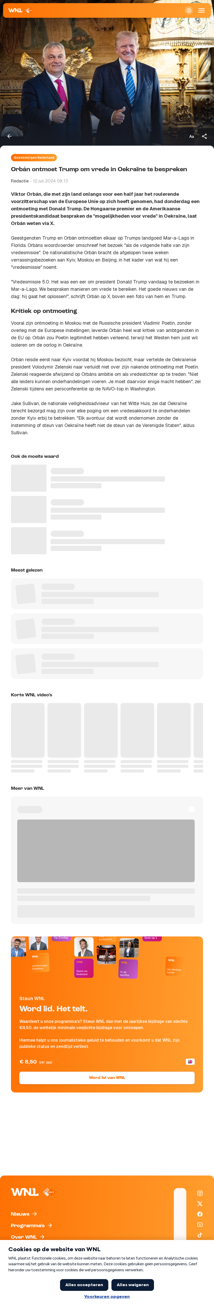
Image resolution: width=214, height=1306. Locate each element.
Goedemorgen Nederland (34, 158)
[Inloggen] (189, 10)
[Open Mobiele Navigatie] (201, 10)
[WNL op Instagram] (200, 1193)
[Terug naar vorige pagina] (9, 136)
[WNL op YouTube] (200, 1224)
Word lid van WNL (107, 1078)
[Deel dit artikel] (204, 136)
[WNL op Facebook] (200, 1214)
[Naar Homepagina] (20, 10)
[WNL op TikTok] (200, 1235)
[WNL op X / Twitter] (200, 1204)
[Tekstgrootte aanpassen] (191, 136)
